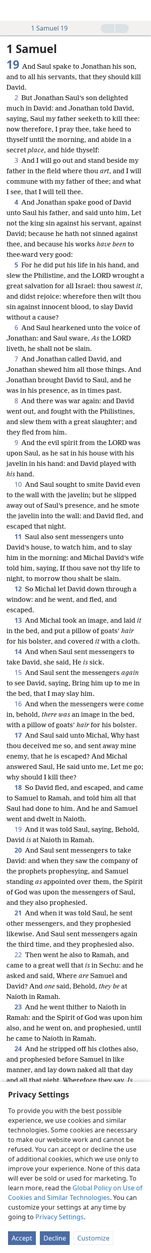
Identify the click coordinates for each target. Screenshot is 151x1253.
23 (18, 1007)
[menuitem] (12, 10)
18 (18, 787)
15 (18, 672)
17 (18, 735)
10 (18, 484)
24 (18, 1048)
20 (18, 850)
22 (18, 954)
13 (18, 620)
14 (18, 651)
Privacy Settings (59, 1216)
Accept (22, 1238)
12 (18, 588)
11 (18, 536)
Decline (54, 1238)
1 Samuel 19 (49, 28)
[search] (140, 10)
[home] (12, 10)
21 (18, 912)
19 (18, 829)
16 (18, 703)
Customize (93, 1238)
